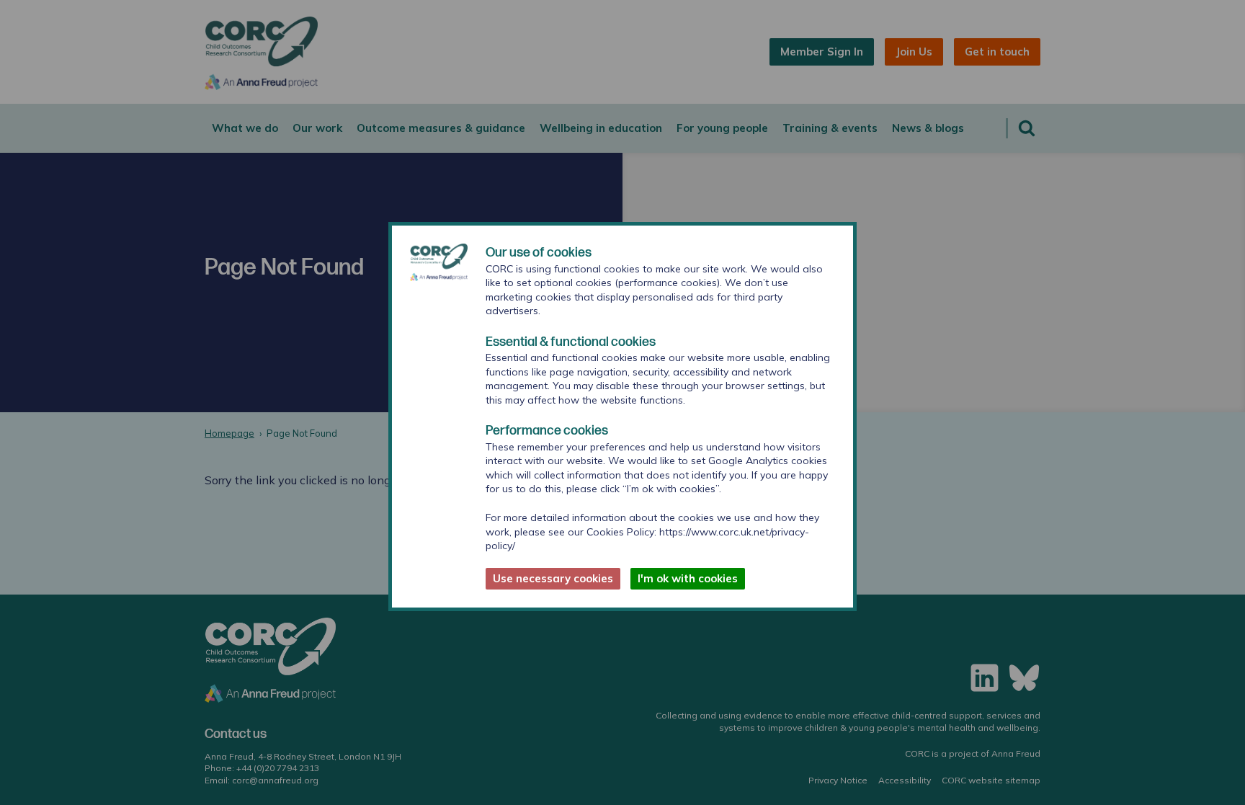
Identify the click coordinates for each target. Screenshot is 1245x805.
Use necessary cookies (553, 578)
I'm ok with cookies (688, 578)
